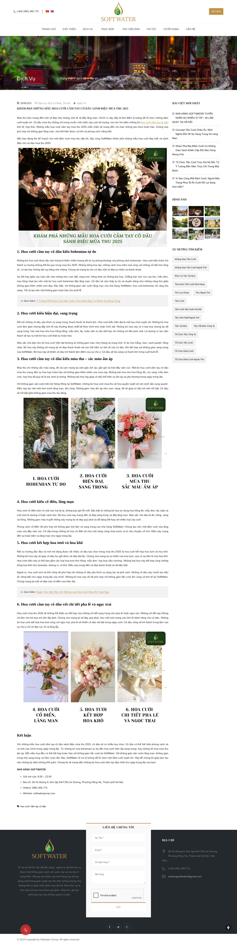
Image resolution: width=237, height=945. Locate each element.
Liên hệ (190, 29)
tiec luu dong (182, 292)
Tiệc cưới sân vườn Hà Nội (188, 309)
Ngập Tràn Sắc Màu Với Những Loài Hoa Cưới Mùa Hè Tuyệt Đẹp (73, 592)
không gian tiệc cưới (185, 259)
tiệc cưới (179, 301)
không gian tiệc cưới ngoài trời (191, 267)
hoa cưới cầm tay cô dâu (154, 122)
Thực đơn (107, 29)
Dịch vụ (88, 29)
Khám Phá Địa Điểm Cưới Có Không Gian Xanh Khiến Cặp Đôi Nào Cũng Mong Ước (193, 150)
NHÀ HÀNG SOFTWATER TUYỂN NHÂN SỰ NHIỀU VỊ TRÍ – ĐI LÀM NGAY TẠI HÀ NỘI (192, 117)
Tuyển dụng (171, 29)
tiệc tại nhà (181, 326)
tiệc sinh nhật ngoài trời (187, 318)
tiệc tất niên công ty (204, 326)
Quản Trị (81, 103)
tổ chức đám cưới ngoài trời (189, 359)
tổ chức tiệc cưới (184, 343)
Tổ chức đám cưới (184, 351)
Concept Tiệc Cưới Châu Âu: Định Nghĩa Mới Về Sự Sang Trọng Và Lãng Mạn (195, 134)
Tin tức (151, 29)
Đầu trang (228, 927)
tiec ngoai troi (203, 292)
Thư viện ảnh (131, 29)
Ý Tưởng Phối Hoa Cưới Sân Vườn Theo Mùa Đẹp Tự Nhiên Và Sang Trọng (78, 300)
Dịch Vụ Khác (111, 78)
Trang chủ (49, 29)
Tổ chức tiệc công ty (185, 334)
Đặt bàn (216, 11)
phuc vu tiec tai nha (185, 276)
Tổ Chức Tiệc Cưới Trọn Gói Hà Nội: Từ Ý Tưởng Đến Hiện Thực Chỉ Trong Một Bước (195, 166)
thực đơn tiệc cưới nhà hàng (190, 284)
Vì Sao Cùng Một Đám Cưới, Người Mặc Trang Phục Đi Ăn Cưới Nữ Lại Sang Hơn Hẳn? (196, 182)
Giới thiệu (69, 29)
